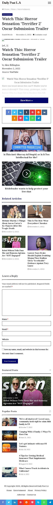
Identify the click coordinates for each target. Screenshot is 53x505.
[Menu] (49, 3)
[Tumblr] (26, 112)
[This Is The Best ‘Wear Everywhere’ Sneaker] (39, 211)
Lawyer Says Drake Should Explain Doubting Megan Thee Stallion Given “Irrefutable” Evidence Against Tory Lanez (39, 259)
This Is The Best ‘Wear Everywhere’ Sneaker (38, 221)
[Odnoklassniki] (14, 118)
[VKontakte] (44, 112)
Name (5, 319)
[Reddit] (38, 112)
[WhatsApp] (32, 118)
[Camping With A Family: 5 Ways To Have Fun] (9, 435)
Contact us (31, 495)
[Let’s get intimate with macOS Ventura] (9, 447)
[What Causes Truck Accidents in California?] (9, 472)
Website (5, 339)
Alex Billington (12, 65)
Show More (25, 100)
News (13, 9)
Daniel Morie (7, 35)
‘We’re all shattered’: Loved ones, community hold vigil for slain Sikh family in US (35, 421)
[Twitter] (14, 112)
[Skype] (26, 118)
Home (6, 9)
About (30, 490)
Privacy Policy (40, 490)
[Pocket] (20, 118)
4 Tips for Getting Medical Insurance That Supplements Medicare (32, 458)
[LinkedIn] (20, 112)
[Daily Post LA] (11, 2)
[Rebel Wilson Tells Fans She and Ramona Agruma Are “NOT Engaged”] (13, 242)
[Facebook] (8, 112)
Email (5, 329)
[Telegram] (38, 118)
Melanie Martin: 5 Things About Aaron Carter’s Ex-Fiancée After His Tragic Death (13, 224)
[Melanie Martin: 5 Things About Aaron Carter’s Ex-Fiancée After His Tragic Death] (13, 211)
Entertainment (24, 9)
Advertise (21, 495)
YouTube (14, 72)
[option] (26, 391)
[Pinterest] (32, 112)
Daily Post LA (43, 486)
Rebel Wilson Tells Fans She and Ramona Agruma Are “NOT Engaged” (13, 253)
